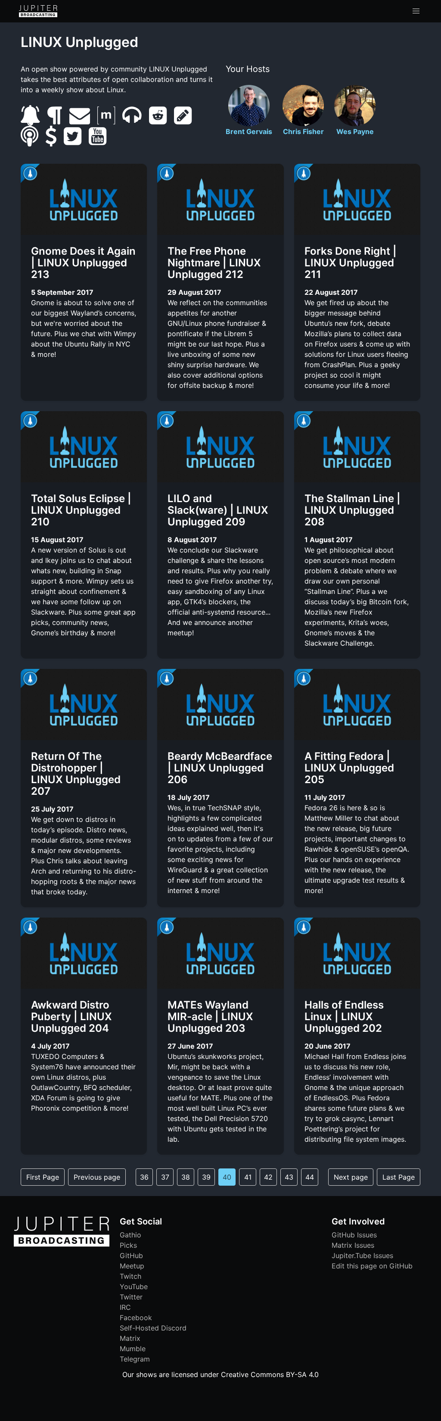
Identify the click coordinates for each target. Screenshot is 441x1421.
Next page (351, 1177)
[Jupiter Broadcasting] (61, 1244)
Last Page (398, 1177)
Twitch (130, 1276)
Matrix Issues (353, 1245)
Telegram (135, 1359)
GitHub (131, 1255)
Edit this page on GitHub (372, 1266)
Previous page (97, 1177)
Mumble (133, 1348)
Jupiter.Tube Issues (362, 1255)
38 (185, 1177)
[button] (416, 11)
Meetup (132, 1266)
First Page (42, 1177)
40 (227, 1177)
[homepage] (38, 11)
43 (289, 1177)
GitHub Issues (354, 1234)
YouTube (134, 1286)
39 (206, 1177)
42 (268, 1177)
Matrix (130, 1338)
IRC (125, 1307)
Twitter (131, 1297)
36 (144, 1177)
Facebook (136, 1317)
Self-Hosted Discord (153, 1328)
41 (248, 1177)
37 (165, 1177)
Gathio (130, 1234)
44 (309, 1177)
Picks (128, 1245)
